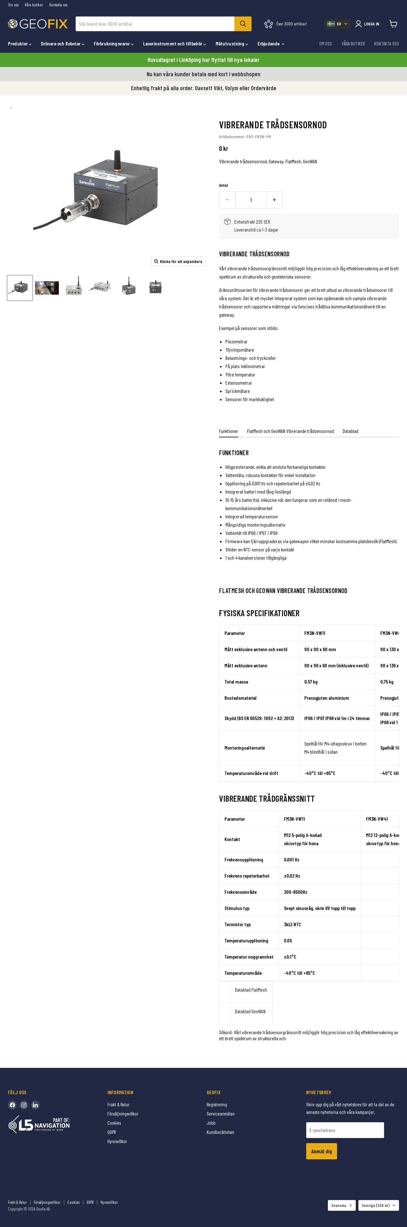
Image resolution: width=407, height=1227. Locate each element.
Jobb (211, 1123)
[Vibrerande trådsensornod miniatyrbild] (19, 287)
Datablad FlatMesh (251, 990)
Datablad (350, 431)
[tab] (228, 432)
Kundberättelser (220, 1132)
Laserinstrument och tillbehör (173, 43)
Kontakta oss (58, 5)
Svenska (338, 1205)
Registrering (217, 1104)
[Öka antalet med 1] (274, 200)
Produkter (18, 43)
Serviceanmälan (221, 1113)
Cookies (114, 1123)
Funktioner (228, 431)
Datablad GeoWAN (250, 1011)
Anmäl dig (321, 1151)
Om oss (13, 5)
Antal (223, 185)
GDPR (111, 1132)
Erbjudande (269, 43)
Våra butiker (34, 5)
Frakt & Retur (118, 1104)
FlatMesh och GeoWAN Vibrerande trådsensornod (290, 431)
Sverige (376, 1205)
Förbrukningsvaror (112, 43)
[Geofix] (52, 1134)
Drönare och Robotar (61, 43)
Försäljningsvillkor (122, 1113)
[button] (337, 24)
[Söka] (243, 24)
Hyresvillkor (117, 1141)
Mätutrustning (230, 43)
